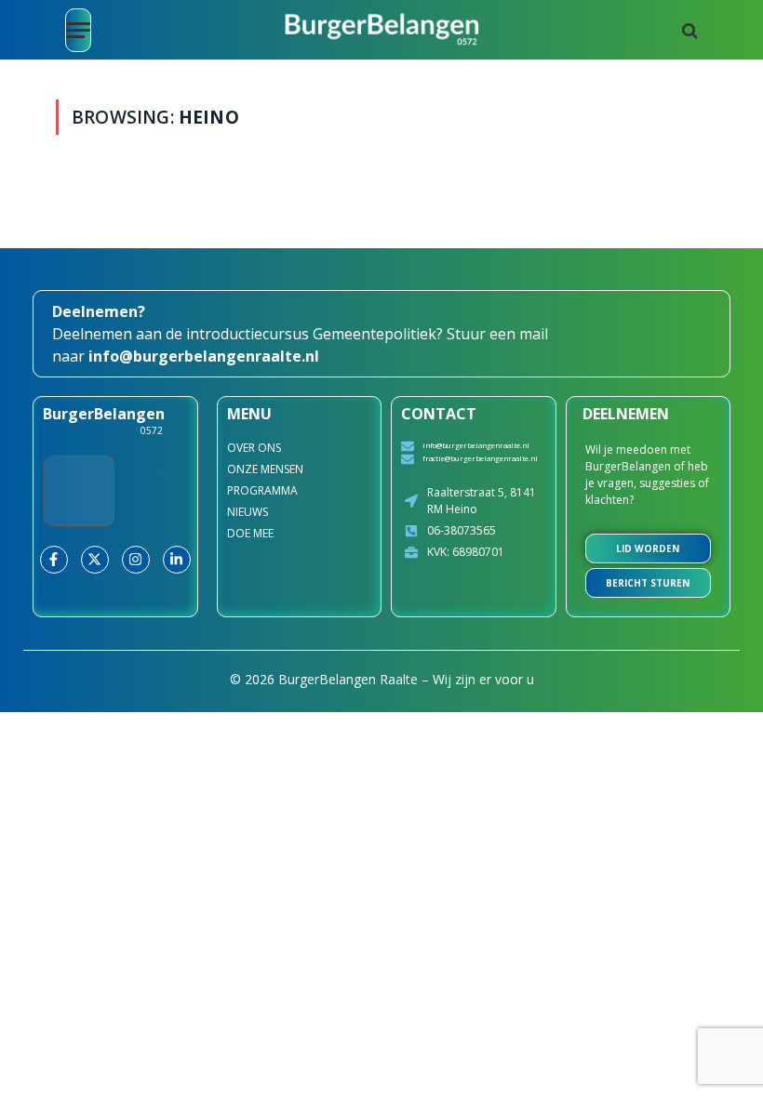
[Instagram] (136, 560)
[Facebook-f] (54, 560)
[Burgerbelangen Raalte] (382, 30)
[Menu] (78, 30)
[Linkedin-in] (177, 560)
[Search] (688, 30)
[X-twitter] (95, 560)
